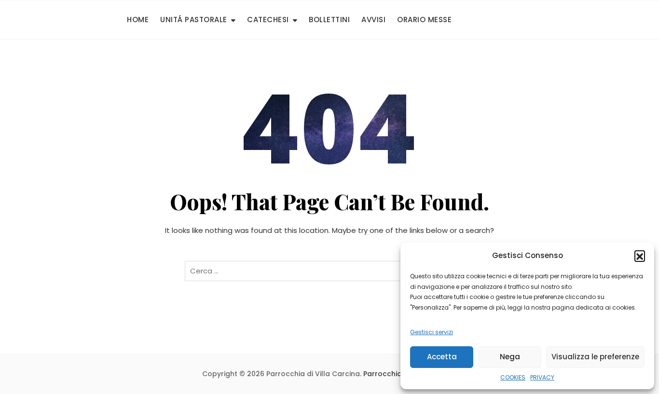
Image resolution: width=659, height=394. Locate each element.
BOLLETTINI (329, 19)
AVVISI (373, 19)
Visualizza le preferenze (595, 357)
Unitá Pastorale (193, 19)
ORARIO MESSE (424, 19)
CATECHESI (268, 19)
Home (138, 19)
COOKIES (512, 377)
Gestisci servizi (431, 332)
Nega (510, 357)
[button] (640, 255)
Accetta (442, 357)
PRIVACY (542, 377)
